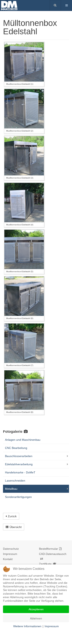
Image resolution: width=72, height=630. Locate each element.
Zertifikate (45, 563)
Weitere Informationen (27, 626)
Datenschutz (11, 548)
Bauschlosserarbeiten (18, 456)
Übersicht (16, 527)
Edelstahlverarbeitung (19, 464)
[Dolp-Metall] (16, 5)
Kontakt (8, 559)
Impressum (10, 553)
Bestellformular (48, 548)
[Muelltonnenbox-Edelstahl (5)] (24, 249)
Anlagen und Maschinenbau (22, 439)
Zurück (12, 516)
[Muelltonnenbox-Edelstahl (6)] (24, 296)
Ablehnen (36, 618)
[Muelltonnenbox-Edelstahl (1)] (24, 61)
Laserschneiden (15, 480)
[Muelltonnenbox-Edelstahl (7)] (24, 343)
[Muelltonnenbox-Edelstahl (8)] (24, 390)
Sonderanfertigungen (18, 497)
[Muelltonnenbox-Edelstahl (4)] (24, 202)
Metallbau (11, 488)
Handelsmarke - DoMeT (20, 472)
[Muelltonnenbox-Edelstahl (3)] (24, 155)
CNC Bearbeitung (16, 447)
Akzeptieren (36, 609)
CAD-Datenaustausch (52, 553)
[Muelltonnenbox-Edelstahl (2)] (24, 108)
